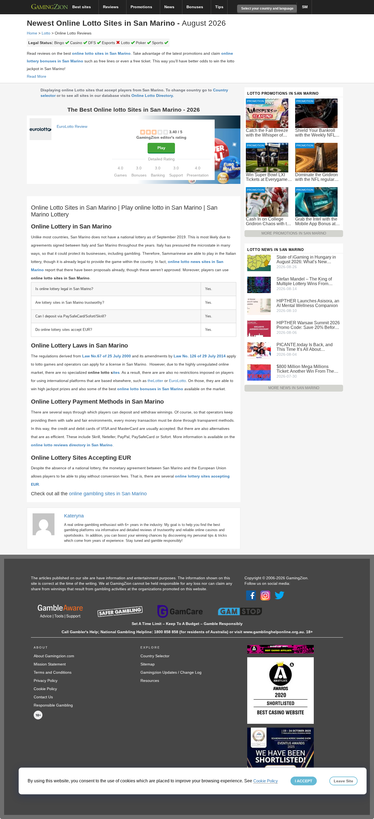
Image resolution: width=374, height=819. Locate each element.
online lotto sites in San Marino (101, 53)
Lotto (46, 33)
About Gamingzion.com (54, 656)
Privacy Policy (45, 680)
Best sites (82, 7)
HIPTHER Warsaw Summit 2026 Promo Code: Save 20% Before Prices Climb (308, 325)
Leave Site (343, 781)
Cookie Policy (45, 689)
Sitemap (147, 664)
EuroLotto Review (72, 126)
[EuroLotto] (40, 129)
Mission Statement (50, 664)
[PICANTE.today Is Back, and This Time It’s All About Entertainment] (259, 350)
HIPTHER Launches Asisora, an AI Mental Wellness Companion (308, 303)
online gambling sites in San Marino (108, 493)
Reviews (111, 7)
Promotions (142, 7)
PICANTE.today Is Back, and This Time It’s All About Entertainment (305, 347)
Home (32, 33)
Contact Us (43, 697)
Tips (219, 7)
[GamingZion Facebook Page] (251, 595)
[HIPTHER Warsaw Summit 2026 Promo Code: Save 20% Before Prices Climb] (259, 328)
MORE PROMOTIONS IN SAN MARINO (293, 233)
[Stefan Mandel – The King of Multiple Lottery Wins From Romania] (259, 284)
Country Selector (154, 656)
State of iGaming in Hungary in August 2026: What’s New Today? (306, 259)
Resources (149, 680)
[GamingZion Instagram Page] (265, 595)
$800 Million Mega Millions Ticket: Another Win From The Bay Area (305, 369)
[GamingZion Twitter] (279, 595)
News (170, 7)
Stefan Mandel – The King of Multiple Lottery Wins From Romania (304, 281)
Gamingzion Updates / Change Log (171, 672)
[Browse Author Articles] (46, 524)
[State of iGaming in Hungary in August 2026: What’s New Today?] (259, 263)
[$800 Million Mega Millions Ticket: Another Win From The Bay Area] (259, 372)
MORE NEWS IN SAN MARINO (293, 388)
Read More (36, 76)
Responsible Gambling (53, 705)
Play (161, 148)
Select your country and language (267, 8)
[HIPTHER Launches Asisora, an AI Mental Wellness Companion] (259, 306)
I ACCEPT (303, 781)
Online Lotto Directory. (152, 95)
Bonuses (195, 7)
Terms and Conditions (52, 672)
